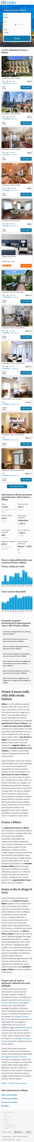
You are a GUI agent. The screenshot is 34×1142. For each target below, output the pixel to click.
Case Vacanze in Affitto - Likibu (8, 2)
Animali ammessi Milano (9, 1098)
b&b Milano (5, 1106)
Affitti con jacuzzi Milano (9, 1095)
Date (5, 22)
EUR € (27, 1132)
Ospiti (5, 29)
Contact (18, 1139)
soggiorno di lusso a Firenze (15, 1057)
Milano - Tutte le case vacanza (13, 1083)
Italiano (18, 1132)
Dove (5, 14)
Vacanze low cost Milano (9, 1102)
